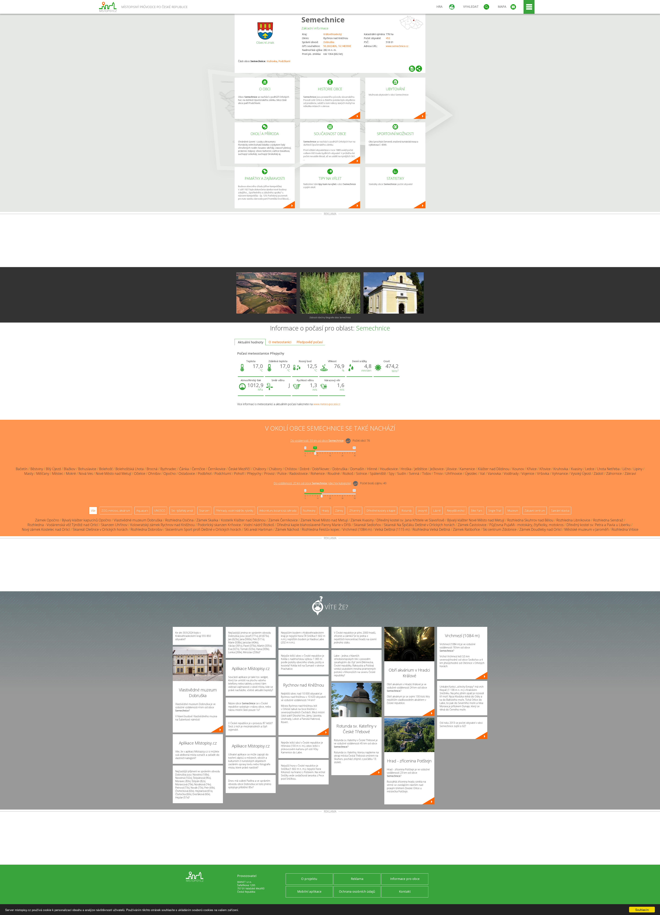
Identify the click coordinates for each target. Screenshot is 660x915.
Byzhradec (168, 469)
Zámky (339, 510)
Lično (627, 469)
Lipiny (638, 469)
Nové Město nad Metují (113, 473)
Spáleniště (378, 473)
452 (388, 38)
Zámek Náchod (287, 529)
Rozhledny (309, 510)
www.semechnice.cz (397, 46)
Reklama (357, 879)
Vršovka (543, 473)
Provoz (269, 473)
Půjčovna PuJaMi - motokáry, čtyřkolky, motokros (526, 524)
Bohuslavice (87, 469)
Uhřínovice (454, 473)
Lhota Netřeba (608, 469)
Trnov (438, 473)
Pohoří (239, 473)
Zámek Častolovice (472, 524)
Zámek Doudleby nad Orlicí (540, 529)
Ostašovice (187, 473)
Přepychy (254, 473)
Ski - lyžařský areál (182, 510)
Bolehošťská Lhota (130, 469)
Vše (93, 510)
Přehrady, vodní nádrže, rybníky (234, 510)
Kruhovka (272, 61)
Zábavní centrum (534, 510)
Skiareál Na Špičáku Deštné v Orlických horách (419, 524)
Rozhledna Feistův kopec (321, 529)
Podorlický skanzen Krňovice (219, 524)
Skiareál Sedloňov (367, 524)
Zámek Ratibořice (466, 529)
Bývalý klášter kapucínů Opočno (86, 520)
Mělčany (42, 473)
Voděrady (511, 473)
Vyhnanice (560, 473)
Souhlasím (642, 909)
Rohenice (318, 473)
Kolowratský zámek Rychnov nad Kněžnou (162, 524)
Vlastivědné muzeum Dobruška (138, 520)
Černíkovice (217, 469)
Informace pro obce (405, 879)
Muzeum (512, 510)
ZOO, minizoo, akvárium (115, 510)
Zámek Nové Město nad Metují (324, 520)
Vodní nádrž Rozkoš (259, 524)
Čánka (184, 469)
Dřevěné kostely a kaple (380, 510)
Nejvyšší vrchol (456, 510)
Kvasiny (576, 469)
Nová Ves (86, 473)
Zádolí (598, 473)
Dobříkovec (320, 469)
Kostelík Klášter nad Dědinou (243, 520)
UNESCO (159, 510)
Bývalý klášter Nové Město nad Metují (475, 520)
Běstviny (36, 469)
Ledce (589, 469)
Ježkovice (437, 469)
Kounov (518, 469)
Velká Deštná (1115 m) (392, 529)
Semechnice (323, 19)
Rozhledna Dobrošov (146, 529)
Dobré (304, 469)
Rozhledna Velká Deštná (431, 529)
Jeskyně (422, 510)
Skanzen (204, 510)
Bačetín (22, 469)
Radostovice (298, 473)
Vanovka (494, 473)
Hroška (406, 469)
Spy (391, 473)
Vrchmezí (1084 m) (357, 529)
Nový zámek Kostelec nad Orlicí (46, 529)
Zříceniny (354, 510)
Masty (28, 473)
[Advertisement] (330, 241)
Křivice (532, 469)
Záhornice (614, 473)
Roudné (334, 473)
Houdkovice (389, 469)
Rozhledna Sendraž (608, 520)
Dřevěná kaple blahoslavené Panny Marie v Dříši (314, 524)
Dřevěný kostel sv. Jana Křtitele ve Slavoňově (410, 520)
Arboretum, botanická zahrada (277, 510)
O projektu (309, 879)
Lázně (437, 510)
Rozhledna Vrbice (625, 529)
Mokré (71, 473)
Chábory (259, 469)
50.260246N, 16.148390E (337, 46)
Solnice (361, 473)
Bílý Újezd (53, 469)
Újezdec (471, 473)
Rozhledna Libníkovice (573, 520)
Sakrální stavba (560, 510)
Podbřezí (205, 473)
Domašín (357, 469)
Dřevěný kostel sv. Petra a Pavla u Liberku (598, 524)
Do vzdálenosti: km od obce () (312, 483)
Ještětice (420, 469)
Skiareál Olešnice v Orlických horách (100, 529)
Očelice (139, 473)
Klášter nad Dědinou (493, 469)
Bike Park (476, 510)
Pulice (282, 473)
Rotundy (407, 510)
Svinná (414, 473)
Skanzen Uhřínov (114, 524)
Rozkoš (348, 473)
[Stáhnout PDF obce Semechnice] (412, 69)
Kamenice (467, 469)
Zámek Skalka (207, 520)
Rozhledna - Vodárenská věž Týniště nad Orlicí (63, 524)
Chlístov (291, 469)
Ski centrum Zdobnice (499, 529)
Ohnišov (154, 473)
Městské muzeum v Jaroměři (586, 529)
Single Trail (494, 510)
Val (482, 473)
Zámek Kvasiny (362, 520)
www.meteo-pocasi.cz (326, 404)
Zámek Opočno (47, 520)
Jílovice (452, 469)
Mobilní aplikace (309, 891)
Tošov (426, 473)
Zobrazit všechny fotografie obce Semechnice (330, 317)
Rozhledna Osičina (179, 520)
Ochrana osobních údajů (357, 891)
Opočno (169, 473)
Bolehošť (106, 469)
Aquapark (142, 510)
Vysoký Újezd (581, 473)
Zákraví (630, 473)
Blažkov (69, 469)
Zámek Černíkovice (283, 520)
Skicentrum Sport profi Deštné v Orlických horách (203, 529)
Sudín (401, 473)
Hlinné (372, 469)
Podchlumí (284, 61)
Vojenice (527, 473)
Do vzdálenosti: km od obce (317, 441)
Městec (57, 473)
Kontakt (405, 891)
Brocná (152, 469)
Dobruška (328, 42)
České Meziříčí (239, 469)
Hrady (325, 510)
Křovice (545, 469)
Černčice (198, 469)
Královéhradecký (332, 34)
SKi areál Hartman (258, 529)
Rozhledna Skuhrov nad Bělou (530, 520)
